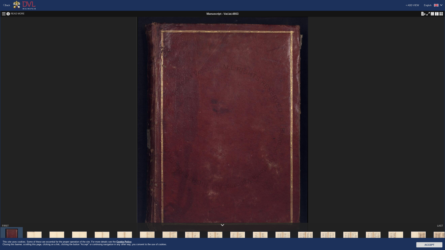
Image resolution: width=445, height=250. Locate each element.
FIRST (5, 225)
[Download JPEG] (423, 13)
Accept (429, 244)
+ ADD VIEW (412, 5)
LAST (440, 225)
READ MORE (18, 13)
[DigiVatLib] (24, 8)
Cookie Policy (123, 241)
